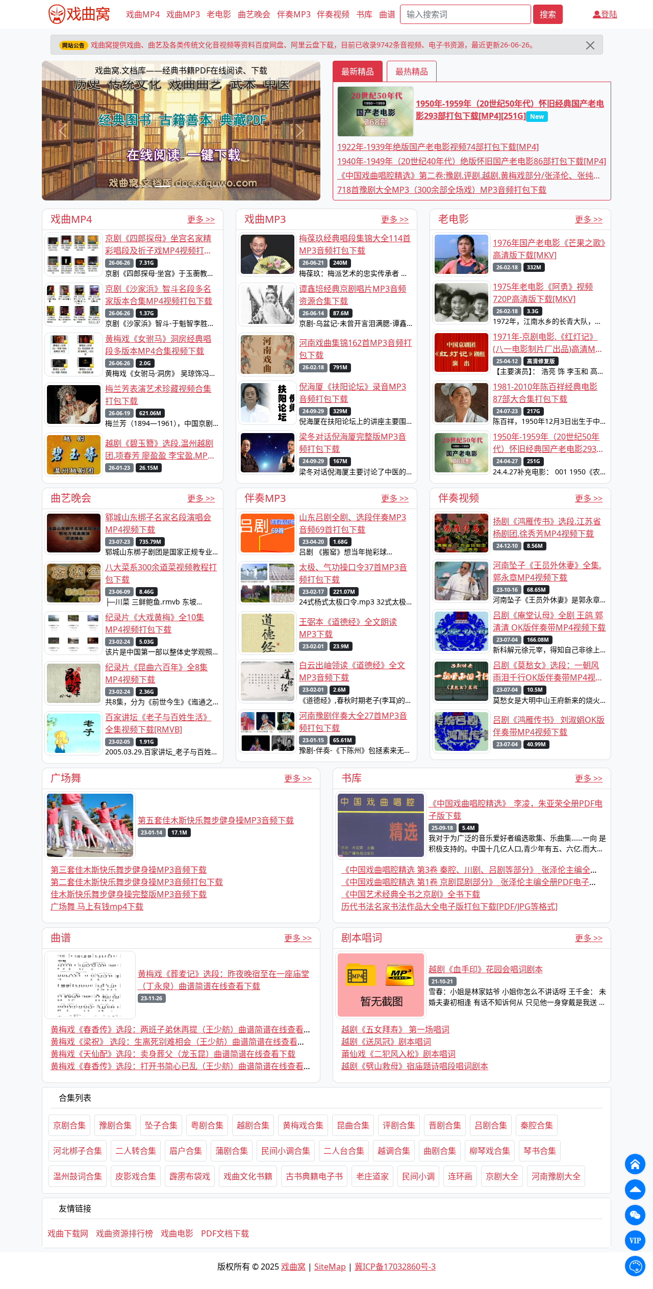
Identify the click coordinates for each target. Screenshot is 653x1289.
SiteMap (330, 1266)
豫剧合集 (115, 1125)
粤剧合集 (207, 1125)
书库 (364, 14)
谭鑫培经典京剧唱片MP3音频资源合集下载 (352, 295)
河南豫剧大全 (556, 1176)
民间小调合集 (285, 1150)
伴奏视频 (333, 14)
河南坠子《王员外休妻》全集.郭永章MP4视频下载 (547, 571)
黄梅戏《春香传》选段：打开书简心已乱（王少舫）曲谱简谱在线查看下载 (185, 1066)
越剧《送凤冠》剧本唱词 (386, 1041)
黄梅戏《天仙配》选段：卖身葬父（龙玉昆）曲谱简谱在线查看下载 (173, 1053)
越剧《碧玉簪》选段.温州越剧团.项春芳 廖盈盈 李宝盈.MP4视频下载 (159, 450)
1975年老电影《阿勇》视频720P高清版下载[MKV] (543, 293)
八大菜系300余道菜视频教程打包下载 (161, 573)
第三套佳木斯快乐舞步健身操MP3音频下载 (129, 869)
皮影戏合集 (135, 1176)
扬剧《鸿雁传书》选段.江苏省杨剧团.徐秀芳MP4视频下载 (547, 527)
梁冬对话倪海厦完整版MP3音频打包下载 (352, 442)
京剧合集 (69, 1125)
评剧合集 (399, 1125)
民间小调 (418, 1176)
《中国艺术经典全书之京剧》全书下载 (410, 894)
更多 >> (201, 219)
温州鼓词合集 (77, 1176)
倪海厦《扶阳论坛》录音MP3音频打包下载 (352, 393)
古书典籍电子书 (314, 1176)
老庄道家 (372, 1176)
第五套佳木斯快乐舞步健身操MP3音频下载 (216, 820)
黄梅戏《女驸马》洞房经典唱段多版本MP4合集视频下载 (158, 345)
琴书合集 (539, 1150)
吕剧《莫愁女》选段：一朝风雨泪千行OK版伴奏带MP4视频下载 (548, 672)
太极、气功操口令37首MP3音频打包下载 (353, 573)
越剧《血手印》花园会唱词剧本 (486, 969)
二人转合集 (135, 1150)
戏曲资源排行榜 (124, 1233)
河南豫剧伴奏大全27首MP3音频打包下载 (353, 722)
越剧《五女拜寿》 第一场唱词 (395, 1029)
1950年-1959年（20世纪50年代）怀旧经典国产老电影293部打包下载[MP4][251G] (510, 109)
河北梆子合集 (77, 1150)
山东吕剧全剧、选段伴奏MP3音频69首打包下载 (352, 523)
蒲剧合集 (231, 1150)
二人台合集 (343, 1150)
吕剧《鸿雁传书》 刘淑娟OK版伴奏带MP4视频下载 (549, 726)
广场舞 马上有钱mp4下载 (97, 906)
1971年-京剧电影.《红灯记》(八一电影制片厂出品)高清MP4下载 (549, 343)
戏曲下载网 (67, 1233)
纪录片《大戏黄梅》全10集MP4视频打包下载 (154, 623)
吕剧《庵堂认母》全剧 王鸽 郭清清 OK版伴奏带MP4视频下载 (549, 621)
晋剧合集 (445, 1125)
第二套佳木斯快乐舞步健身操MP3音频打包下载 (137, 882)
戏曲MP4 (143, 14)
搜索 (548, 14)
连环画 (460, 1176)
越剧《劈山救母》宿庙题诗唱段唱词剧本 (414, 1066)
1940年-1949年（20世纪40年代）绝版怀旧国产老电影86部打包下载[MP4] (471, 161)
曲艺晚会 (254, 14)
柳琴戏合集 (489, 1150)
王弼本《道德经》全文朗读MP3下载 (348, 628)
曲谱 (387, 14)
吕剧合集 (490, 1125)
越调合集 (394, 1150)
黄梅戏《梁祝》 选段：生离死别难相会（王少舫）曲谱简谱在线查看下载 (182, 1041)
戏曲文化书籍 (247, 1176)
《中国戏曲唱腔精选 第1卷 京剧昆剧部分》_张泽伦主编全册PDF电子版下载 (477, 882)
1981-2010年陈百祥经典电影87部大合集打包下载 (545, 393)
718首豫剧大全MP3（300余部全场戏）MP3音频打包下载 (441, 189)
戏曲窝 (293, 1266)
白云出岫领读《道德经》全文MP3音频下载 (352, 671)
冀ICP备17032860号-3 (395, 1266)
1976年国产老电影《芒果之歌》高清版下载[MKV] (549, 249)
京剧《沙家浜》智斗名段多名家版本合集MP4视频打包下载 (158, 295)
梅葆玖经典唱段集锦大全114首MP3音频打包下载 (355, 244)
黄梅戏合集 (303, 1125)
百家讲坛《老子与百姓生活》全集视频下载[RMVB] (158, 723)
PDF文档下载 (225, 1233)
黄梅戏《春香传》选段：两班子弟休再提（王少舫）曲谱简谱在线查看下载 (185, 1029)
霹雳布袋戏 (189, 1176)
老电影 (219, 14)
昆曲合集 (353, 1125)
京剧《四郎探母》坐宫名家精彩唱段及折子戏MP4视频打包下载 (158, 245)
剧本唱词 (361, 938)
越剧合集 (253, 1125)
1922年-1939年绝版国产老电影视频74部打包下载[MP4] (438, 147)
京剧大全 (502, 1176)
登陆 (609, 14)
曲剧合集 (439, 1150)
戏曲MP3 (183, 14)
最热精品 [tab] (411, 71)
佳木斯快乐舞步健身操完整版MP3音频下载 (129, 894)
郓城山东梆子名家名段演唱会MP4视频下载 (158, 523)
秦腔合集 (536, 1125)
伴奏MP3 (294, 14)
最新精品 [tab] (357, 71)
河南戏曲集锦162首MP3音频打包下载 (355, 349)
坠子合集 (161, 1125)
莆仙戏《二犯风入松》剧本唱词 (398, 1053)
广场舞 (66, 778)
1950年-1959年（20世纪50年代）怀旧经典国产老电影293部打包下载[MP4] (549, 443)
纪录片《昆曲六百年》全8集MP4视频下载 (156, 673)
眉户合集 (185, 1150)
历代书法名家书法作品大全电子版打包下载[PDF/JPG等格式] (449, 906)
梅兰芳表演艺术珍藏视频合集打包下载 (158, 395)
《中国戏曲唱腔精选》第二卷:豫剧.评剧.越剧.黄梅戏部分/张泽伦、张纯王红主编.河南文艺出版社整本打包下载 (469, 176)
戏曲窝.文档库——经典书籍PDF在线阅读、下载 (181, 70)
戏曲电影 (177, 1233)
